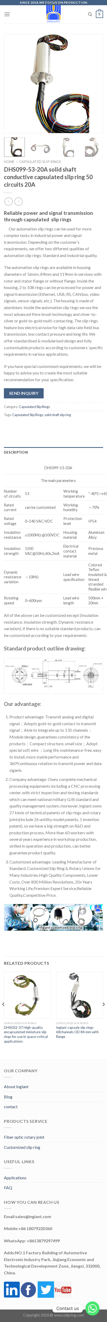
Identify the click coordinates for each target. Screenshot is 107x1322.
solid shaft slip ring (57, 415)
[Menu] (7, 14)
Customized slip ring (22, 1147)
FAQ (8, 1187)
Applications (15, 1177)
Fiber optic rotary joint (24, 1137)
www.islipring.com (69, 1315)
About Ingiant (16, 1086)
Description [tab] (16, 452)
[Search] (90, 14)
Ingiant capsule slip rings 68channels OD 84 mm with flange (77, 1032)
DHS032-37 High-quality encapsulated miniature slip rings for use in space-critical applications (26, 1034)
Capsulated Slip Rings (40, 162)
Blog (8, 1096)
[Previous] (12, 83)
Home (9, 162)
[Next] (94, 83)
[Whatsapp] (92, 1308)
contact (11, 1106)
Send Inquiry (24, 393)
